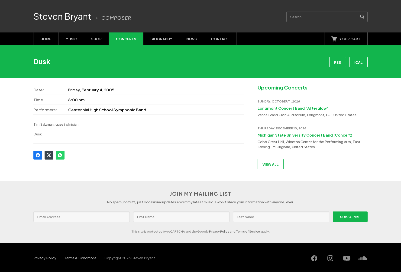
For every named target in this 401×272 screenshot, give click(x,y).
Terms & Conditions (80, 258)
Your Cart (349, 39)
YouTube (346, 258)
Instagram (330, 258)
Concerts (126, 39)
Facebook (37, 155)
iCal (358, 62)
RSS (337, 62)
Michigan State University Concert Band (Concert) (305, 135)
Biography (161, 39)
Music (71, 39)
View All (270, 164)
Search (362, 17)
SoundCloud (363, 258)
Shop (96, 39)
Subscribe (350, 216)
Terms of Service (248, 231)
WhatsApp (60, 155)
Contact (220, 39)
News (191, 39)
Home (45, 39)
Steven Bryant (62, 16)
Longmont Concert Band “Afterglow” (293, 108)
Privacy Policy (219, 231)
